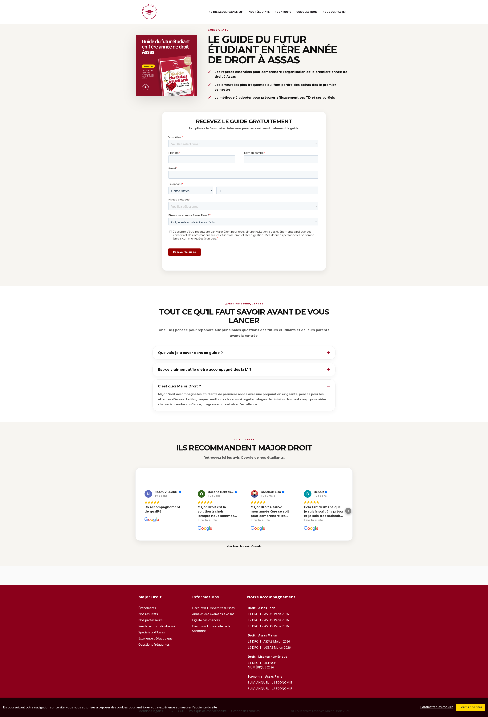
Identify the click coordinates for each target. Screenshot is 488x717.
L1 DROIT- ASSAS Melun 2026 (269, 641)
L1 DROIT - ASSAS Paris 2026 (268, 614)
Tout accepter (470, 707)
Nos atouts (282, 11)
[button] (140, 511)
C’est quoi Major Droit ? (179, 386)
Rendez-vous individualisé (156, 626)
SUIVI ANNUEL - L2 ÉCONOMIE (270, 689)
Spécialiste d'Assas (151, 632)
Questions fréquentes (154, 644)
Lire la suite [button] (207, 520)
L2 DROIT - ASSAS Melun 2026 (269, 647)
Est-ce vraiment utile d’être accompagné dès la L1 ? (204, 369)
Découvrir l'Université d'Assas (213, 608)
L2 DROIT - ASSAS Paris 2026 (268, 620)
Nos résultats (259, 11)
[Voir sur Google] (148, 494)
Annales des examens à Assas (213, 614)
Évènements (147, 608)
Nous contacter (334, 11)
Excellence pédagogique (155, 638)
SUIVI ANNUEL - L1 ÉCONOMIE (270, 682)
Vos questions (306, 11)
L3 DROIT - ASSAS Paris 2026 (268, 626)
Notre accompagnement (226, 11)
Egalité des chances (206, 620)
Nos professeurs (150, 620)
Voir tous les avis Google (244, 546)
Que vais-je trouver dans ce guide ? (190, 353)
